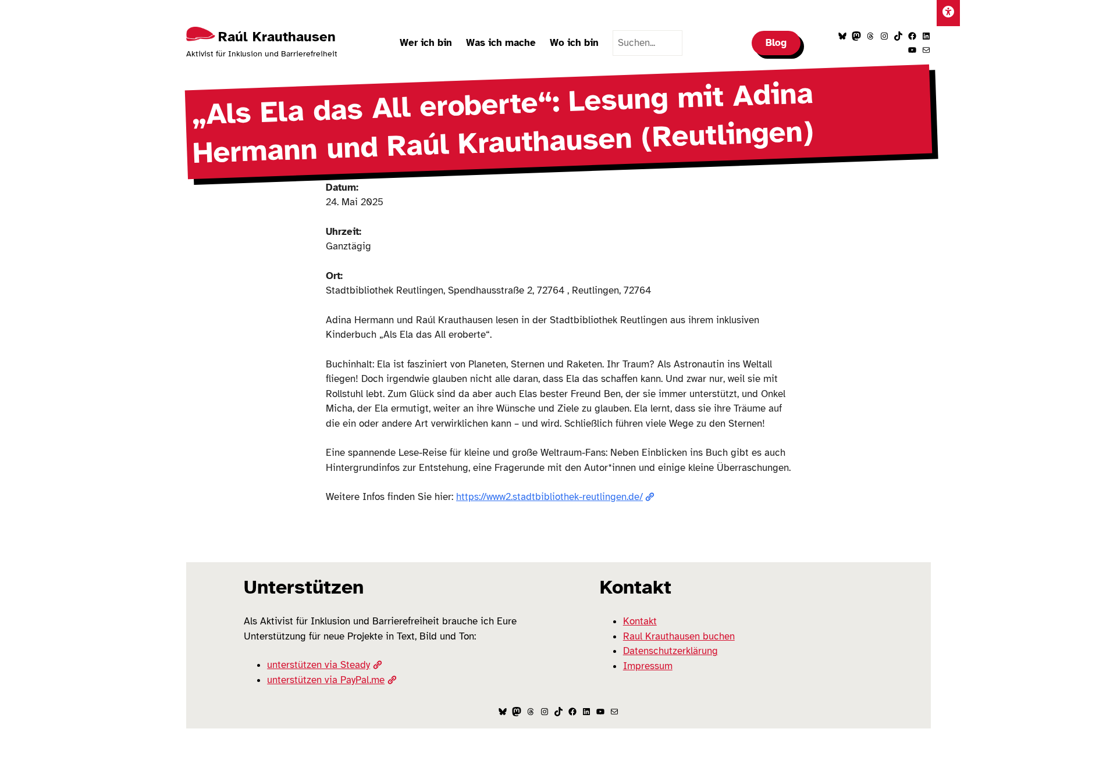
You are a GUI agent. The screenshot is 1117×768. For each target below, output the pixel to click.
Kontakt (640, 621)
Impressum (648, 666)
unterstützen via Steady (318, 665)
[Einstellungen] (948, 13)
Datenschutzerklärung (670, 651)
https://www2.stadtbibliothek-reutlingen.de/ (549, 497)
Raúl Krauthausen (277, 36)
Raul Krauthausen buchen (679, 636)
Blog (776, 43)
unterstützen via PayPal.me (326, 680)
